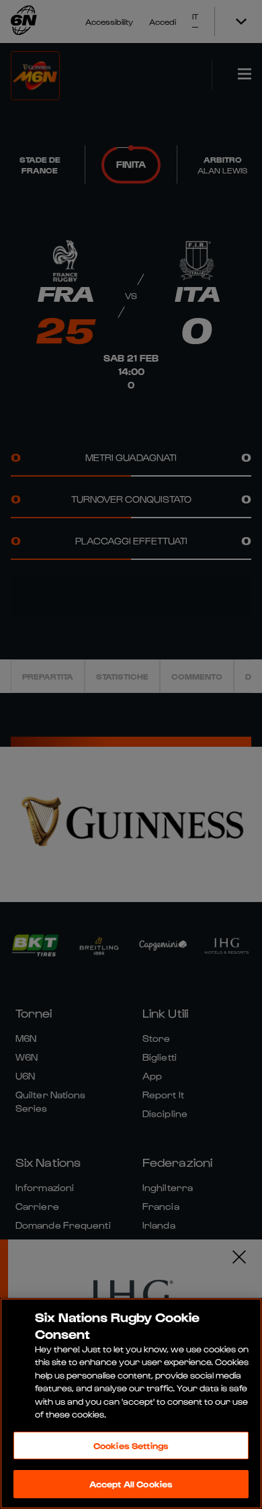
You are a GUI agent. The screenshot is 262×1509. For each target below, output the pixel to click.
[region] (131, 1403)
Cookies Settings (131, 1445)
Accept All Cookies (131, 1484)
